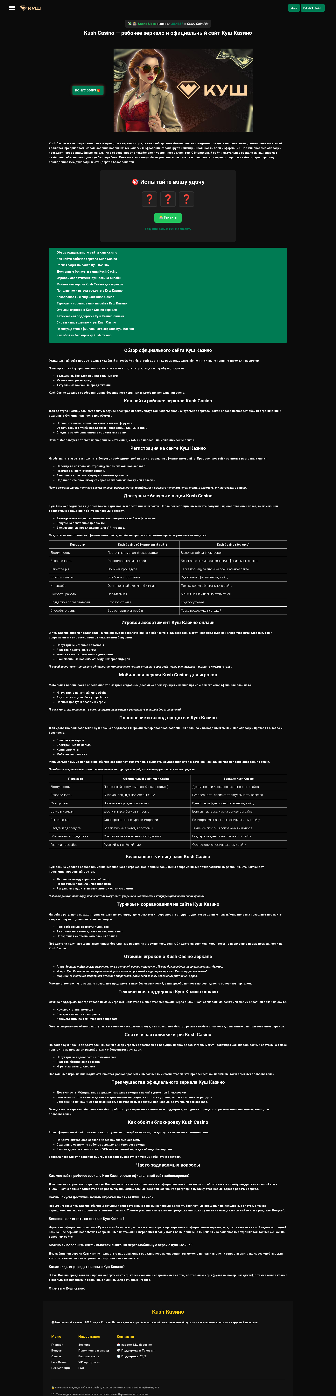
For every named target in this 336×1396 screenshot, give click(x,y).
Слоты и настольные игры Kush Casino (86, 322)
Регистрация (312, 7)
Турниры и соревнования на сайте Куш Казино (92, 303)
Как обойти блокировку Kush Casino (84, 335)
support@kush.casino (136, 1344)
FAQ (81, 1368)
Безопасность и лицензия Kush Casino (85, 297)
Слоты (56, 1356)
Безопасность (88, 1356)
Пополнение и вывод (93, 1350)
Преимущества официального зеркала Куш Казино (95, 329)
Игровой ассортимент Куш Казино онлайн (89, 278)
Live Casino (59, 1362)
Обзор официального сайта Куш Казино (87, 252)
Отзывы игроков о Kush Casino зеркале (87, 310)
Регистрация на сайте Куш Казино (83, 265)
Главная (57, 1344)
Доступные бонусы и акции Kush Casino (87, 271)
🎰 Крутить (168, 217)
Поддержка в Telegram (138, 1350)
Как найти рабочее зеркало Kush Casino (87, 259)
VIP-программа (89, 1362)
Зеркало (84, 1344)
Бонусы (56, 1350)
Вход (294, 7)
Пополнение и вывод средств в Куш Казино (90, 290)
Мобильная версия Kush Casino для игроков (90, 284)
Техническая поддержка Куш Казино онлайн (90, 316)
